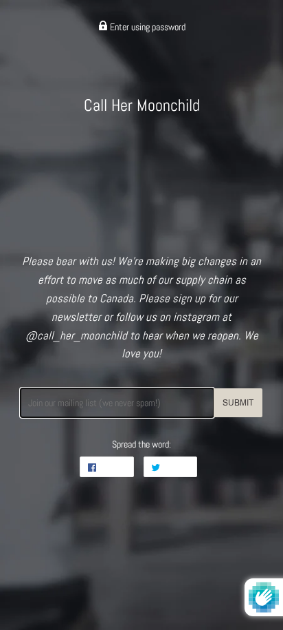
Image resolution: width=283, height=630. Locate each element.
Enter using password (146, 27)
